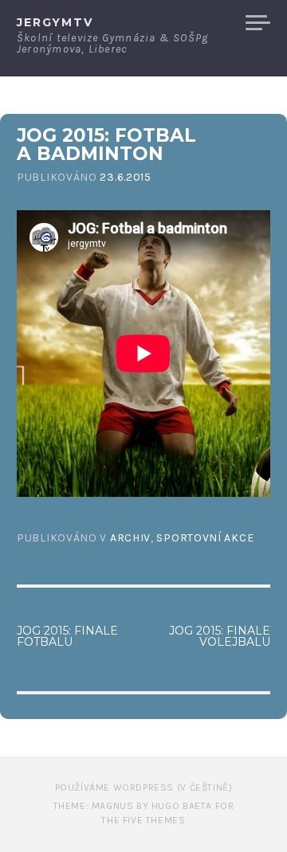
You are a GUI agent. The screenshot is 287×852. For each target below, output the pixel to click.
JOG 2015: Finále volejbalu (219, 636)
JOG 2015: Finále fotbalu (67, 636)
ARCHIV (130, 538)
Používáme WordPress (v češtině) (144, 787)
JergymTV (55, 22)
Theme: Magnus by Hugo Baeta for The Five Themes (143, 813)
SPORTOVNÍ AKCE (205, 538)
